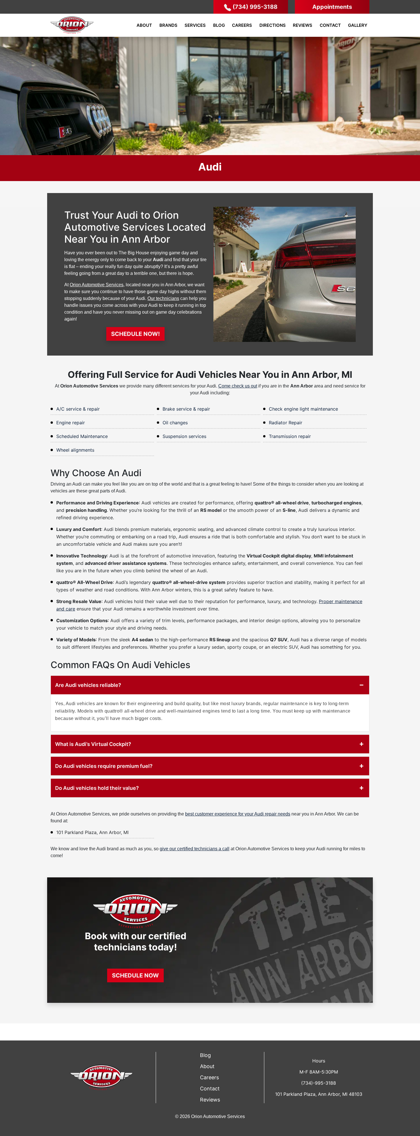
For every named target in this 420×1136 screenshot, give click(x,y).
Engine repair (70, 422)
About (144, 25)
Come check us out (237, 386)
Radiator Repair (285, 422)
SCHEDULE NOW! (135, 333)
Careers (242, 25)
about (207, 1066)
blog (205, 1055)
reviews (210, 1100)
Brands (168, 25)
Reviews (302, 25)
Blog (219, 25)
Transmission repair (290, 436)
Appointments (332, 6)
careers (209, 1077)
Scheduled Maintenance (82, 436)
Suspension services (184, 436)
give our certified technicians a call (194, 848)
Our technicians (163, 298)
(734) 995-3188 (255, 6)
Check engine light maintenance (303, 409)
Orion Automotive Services (96, 284)
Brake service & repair (186, 409)
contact (210, 1089)
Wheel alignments (75, 450)
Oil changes (175, 422)
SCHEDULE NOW (135, 975)
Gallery (357, 25)
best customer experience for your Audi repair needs (237, 814)
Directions (272, 25)
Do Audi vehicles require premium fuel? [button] (104, 766)
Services (195, 25)
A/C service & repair (78, 409)
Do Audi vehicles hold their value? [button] (97, 788)
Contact (330, 25)
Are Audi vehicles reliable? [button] (88, 685)
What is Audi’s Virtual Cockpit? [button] (93, 744)
